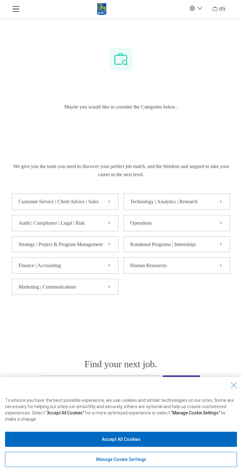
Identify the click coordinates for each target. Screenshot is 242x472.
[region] (121, 424)
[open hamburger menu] (16, 9)
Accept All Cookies (121, 439)
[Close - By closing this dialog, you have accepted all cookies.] (234, 385)
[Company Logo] (101, 8)
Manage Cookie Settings (121, 459)
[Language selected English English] (195, 8)
